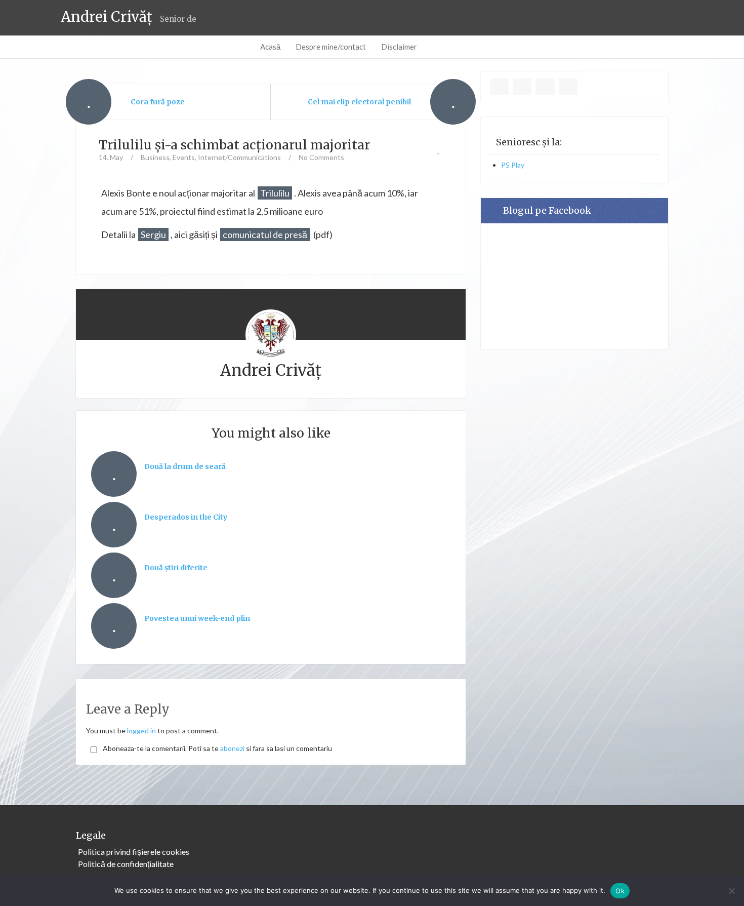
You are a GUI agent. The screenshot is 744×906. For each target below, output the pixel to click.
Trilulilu (275, 193)
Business (155, 157)
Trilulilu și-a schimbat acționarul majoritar (234, 145)
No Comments (321, 157)
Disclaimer (399, 46)
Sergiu (153, 234)
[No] (731, 891)
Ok (620, 891)
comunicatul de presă (265, 234)
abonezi (232, 748)
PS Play (512, 165)
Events (184, 157)
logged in (141, 730)
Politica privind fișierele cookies (133, 851)
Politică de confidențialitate (126, 864)
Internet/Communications (239, 157)
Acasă (270, 46)
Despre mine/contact (331, 46)
